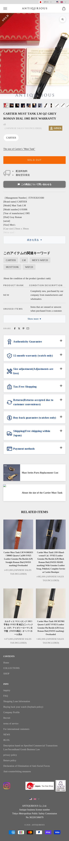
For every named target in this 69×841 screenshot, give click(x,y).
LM (24, 260)
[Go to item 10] (57, 105)
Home (6, 662)
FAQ (5, 696)
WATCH (29, 267)
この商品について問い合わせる (36, 184)
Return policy (9, 760)
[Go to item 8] (45, 105)
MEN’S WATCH (40, 260)
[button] (34, 343)
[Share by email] (27, 328)
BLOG (6, 740)
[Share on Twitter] (19, 328)
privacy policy (10, 755)
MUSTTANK (12, 267)
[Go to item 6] (34, 105)
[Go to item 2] (11, 105)
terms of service (10, 723)
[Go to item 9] (51, 105)
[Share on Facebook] (14, 328)
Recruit (6, 718)
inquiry (6, 690)
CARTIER (11, 138)
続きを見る (33, 240)
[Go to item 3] (17, 105)
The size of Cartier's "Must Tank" (19, 149)
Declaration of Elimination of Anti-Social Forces (26, 766)
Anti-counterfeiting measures (17, 771)
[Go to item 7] (40, 105)
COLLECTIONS (11, 668)
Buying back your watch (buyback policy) (23, 707)
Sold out (34, 160)
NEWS (6, 734)
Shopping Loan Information (16, 701)
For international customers (16, 729)
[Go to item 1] (5, 105)
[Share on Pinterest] (23, 328)
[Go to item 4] (22, 105)
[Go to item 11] (62, 105)
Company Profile (11, 712)
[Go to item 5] (28, 105)
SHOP (6, 673)
